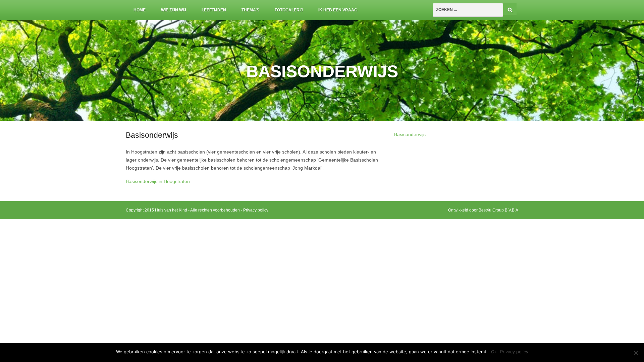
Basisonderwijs (410, 134)
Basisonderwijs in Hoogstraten (158, 181)
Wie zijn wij (173, 10)
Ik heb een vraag (337, 10)
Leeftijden (214, 10)
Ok (494, 351)
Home (139, 10)
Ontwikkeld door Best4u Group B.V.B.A (483, 210)
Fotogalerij (289, 10)
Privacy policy (255, 210)
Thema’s (250, 10)
